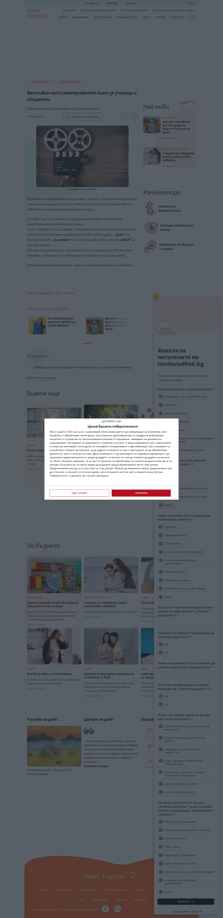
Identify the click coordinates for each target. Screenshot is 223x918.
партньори (78, 432)
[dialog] (111, 459)
